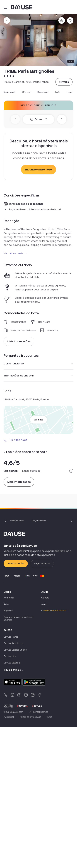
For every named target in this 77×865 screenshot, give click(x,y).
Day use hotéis (39, 520)
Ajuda (44, 604)
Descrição (42, 92)
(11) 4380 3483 (17, 440)
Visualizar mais (14, 253)
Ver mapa (64, 81)
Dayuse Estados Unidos (15, 649)
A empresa (9, 597)
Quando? (41, 119)
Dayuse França (11, 636)
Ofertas (26, 92)
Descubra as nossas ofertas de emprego (18, 618)
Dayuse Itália (10, 656)
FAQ (57, 92)
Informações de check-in (19, 375)
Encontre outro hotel (38, 169)
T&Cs (49, 716)
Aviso (6, 604)
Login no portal (42, 563)
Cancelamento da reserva (53, 610)
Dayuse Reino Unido (13, 643)
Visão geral (9, 92)
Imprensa (8, 610)
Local (69, 92)
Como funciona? (14, 363)
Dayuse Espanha (12, 662)
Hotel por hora (17, 520)
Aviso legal (9, 716)
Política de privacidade (30, 716)
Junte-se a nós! (15, 563)
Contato (45, 597)
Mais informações (19, 341)
